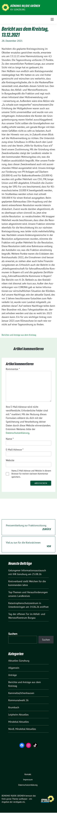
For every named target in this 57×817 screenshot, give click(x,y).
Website (10, 460)
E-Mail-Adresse (14, 449)
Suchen (12, 634)
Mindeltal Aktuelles (18, 721)
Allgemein (13, 667)
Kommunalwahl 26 (18, 700)
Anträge (12, 675)
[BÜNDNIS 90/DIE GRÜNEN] (5, 7)
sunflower (23, 799)
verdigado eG (19, 802)
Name (10, 438)
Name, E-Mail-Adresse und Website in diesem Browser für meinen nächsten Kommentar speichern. (31, 473)
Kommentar (13, 369)
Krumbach (13, 707)
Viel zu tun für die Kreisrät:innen (28, 544)
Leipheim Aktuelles (18, 714)
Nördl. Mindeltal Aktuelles (22, 728)
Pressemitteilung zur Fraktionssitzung (28, 527)
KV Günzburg (17, 9)
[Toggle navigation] (52, 19)
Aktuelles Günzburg (18, 660)
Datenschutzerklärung (17, 432)
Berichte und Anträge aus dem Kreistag (19, 335)
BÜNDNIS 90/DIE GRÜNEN (25, 6)
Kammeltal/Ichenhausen (21, 693)
